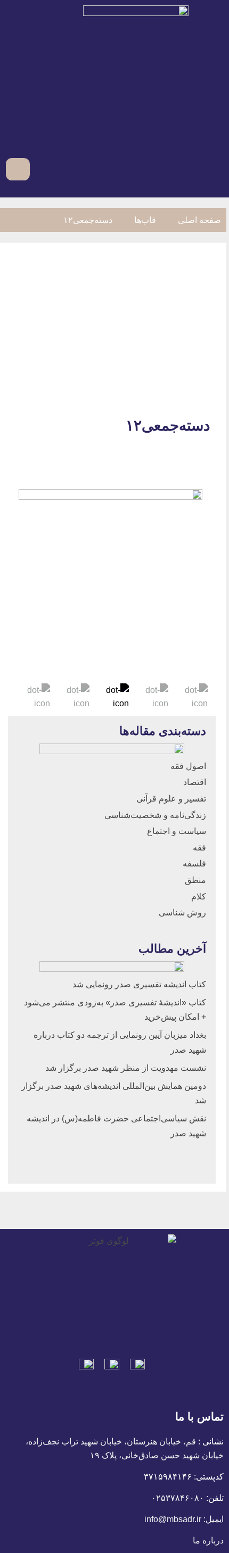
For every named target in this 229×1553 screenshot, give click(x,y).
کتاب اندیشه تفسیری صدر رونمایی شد (139, 984)
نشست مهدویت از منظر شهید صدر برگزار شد (125, 1067)
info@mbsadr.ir (172, 1519)
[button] (216, 169)
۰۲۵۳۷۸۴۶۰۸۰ (177, 1497)
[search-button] (40, 169)
